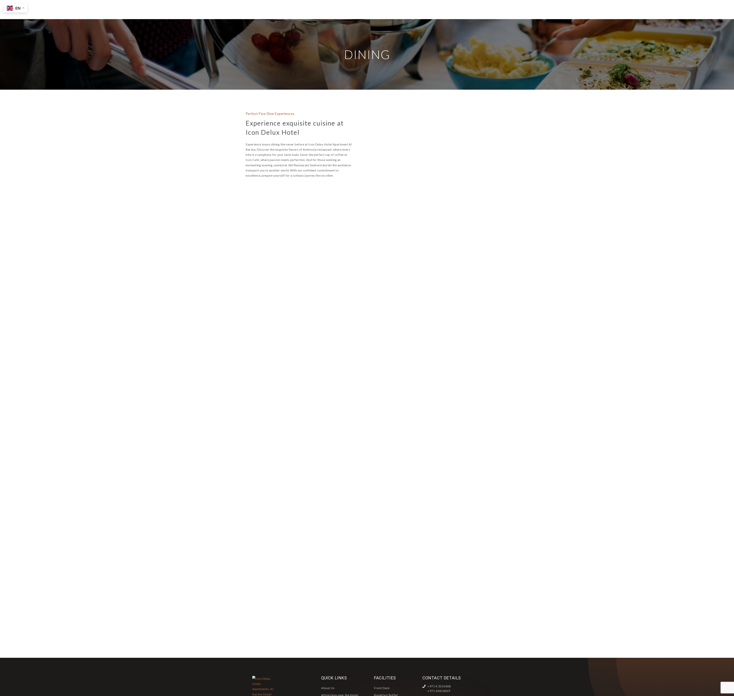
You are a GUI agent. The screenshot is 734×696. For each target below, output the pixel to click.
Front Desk (382, 688)
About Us (328, 688)
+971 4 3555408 (439, 686)
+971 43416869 (438, 691)
